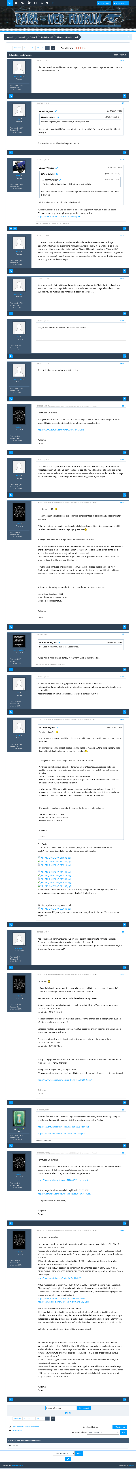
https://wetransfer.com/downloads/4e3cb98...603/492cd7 (64, 1193)
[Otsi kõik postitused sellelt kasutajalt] (11, 96)
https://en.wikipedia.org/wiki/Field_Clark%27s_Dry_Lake (63, 1301)
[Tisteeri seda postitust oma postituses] (124, 96)
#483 (122, 406)
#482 (122, 363)
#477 (122, 103)
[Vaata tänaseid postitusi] (53, 3)
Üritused (33, 37)
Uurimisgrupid (47, 37)
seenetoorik (18, 650)
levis (18, 175)
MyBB (131, 1465)
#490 (122, 975)
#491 (122, 1110)
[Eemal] (24, 1129)
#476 (122, 60)
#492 (122, 1153)
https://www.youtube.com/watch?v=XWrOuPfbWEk (61, 1298)
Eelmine (18, 48)
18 (38, 48)
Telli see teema (17, 1430)
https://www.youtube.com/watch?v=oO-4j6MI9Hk (61, 429)
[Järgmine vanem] (66, 1413)
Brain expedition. (43, 1140)
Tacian (18, 427)
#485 (122, 502)
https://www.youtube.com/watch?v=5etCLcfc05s (60, 1278)
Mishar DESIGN (17, 1465)
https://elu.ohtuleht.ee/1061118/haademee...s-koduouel (64, 1126)
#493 (122, 1230)
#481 (122, 321)
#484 (122, 460)
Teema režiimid (120, 55)
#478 (122, 160)
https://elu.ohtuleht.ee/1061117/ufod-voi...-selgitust (62, 1133)
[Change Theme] (68, 1459)
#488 (122, 719)
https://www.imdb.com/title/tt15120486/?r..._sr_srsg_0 (63, 1180)
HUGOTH (18, 76)
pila (18, 337)
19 (42, 48)
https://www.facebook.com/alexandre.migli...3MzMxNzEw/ (65, 1079)
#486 (122, 634)
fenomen (18, 948)
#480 (122, 278)
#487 (122, 677)
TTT (18, 693)
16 (28, 48)
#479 (122, 236)
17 (33, 48)
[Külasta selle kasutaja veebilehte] (10, 228)
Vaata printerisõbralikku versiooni (25, 1426)
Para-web (9, 37)
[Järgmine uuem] (70, 1413)
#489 (122, 932)
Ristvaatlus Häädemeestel (67, 37)
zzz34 (18, 119)
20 (48, 47)
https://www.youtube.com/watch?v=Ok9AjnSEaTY (60, 216)
